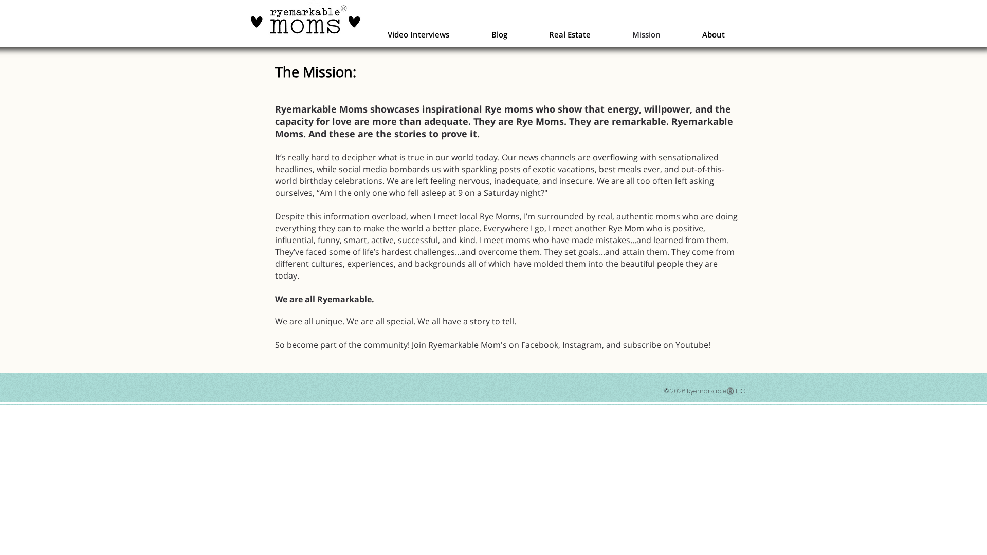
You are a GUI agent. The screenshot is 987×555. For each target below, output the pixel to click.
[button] (418, 34)
